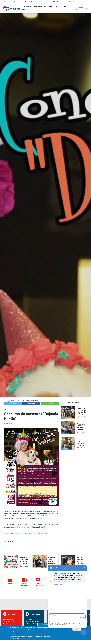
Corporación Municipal (34, 621)
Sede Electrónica (54, 6)
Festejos (8, 410)
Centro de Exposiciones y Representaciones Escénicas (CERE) (28, 533)
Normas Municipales (33, 624)
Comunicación (9, 621)
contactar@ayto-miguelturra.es (34, 1)
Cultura (6, 624)
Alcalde (29, 619)
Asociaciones (8, 619)
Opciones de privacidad (45, 624)
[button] (13, 403)
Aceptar (68, 629)
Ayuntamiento (27, 6)
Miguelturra (37, 6)
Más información (14, 638)
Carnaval (25, 10)
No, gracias (77, 629)
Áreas (45, 6)
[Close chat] (84, 633)
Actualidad (65, 6)
